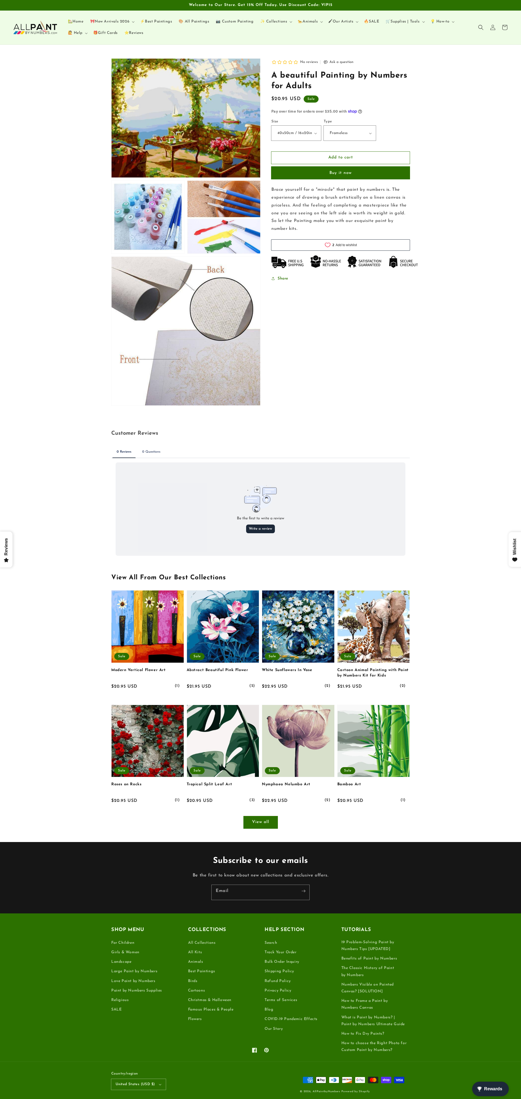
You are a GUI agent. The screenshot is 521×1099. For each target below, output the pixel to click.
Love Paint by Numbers (133, 981)
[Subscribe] (303, 891)
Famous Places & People (211, 1010)
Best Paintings (201, 971)
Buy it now (340, 173)
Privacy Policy (278, 991)
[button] (481, 27)
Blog (269, 1010)
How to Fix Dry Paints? (362, 1034)
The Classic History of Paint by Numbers (367, 971)
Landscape (121, 962)
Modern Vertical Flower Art (138, 670)
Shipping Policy (279, 971)
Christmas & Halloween (210, 1000)
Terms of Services (281, 1000)
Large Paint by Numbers (134, 971)
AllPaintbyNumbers (326, 1091)
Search (271, 943)
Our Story (274, 1029)
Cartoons (196, 991)
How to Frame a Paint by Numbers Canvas (364, 1004)
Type (328, 121)
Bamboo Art (349, 784)
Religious (120, 1000)
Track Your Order (281, 952)
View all (260, 822)
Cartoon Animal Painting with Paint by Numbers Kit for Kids (373, 673)
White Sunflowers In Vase (287, 670)
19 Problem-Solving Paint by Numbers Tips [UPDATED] (367, 945)
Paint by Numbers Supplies (136, 991)
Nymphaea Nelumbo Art (286, 784)
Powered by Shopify (355, 1091)
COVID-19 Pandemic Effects (291, 1019)
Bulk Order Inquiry (282, 962)
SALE (116, 1010)
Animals (195, 962)
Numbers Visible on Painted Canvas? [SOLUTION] (367, 988)
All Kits (195, 952)
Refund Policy (278, 981)
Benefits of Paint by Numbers (369, 959)
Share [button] (283, 279)
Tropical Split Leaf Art (209, 784)
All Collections (202, 943)
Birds (193, 981)
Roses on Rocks (126, 784)
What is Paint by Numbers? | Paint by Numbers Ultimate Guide (373, 1020)
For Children (122, 943)
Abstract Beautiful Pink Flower (217, 670)
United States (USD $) (135, 1084)
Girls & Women (125, 952)
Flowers (195, 1019)
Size (274, 121)
